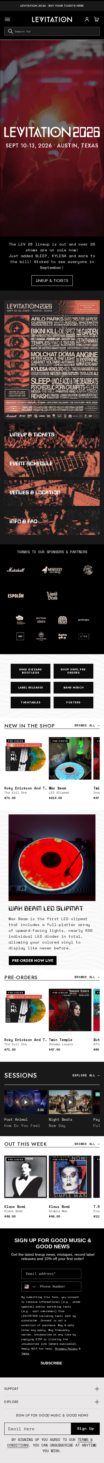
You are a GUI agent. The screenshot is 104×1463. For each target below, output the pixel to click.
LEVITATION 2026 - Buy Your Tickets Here (52, 5)
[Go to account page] (87, 19)
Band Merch (73, 688)
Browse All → (87, 725)
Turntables (31, 702)
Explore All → (86, 1075)
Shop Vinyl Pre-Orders (74, 671)
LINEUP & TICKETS (52, 281)
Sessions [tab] (20, 1075)
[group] (52, 138)
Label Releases (30, 688)
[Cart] (96, 19)
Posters (73, 702)
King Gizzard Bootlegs (30, 671)
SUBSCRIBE (51, 1363)
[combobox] (52, 31)
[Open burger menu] (7, 19)
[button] (96, 19)
